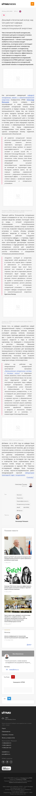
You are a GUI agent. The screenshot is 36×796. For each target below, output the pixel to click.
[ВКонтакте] (4, 15)
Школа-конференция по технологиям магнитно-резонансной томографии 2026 (16, 636)
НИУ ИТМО (26, 507)
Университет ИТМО (19, 682)
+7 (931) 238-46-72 (6, 745)
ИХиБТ (18, 507)
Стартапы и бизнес (8, 735)
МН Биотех (19, 510)
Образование (6, 731)
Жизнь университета (8, 738)
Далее (29, 645)
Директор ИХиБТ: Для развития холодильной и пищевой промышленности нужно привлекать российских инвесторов (17, 558)
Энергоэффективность (22, 501)
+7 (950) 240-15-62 (6, 747)
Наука (4, 728)
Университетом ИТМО (26, 778)
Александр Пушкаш (21, 484)
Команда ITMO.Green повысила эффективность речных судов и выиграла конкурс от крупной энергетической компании (17, 587)
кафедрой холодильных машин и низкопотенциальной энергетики (18, 97)
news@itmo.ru (14, 670)
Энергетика (20, 498)
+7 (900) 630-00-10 (6, 743)
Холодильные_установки (23, 504)
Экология (19, 495)
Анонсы (7, 632)
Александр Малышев (21, 521)
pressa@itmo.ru (6, 754)
